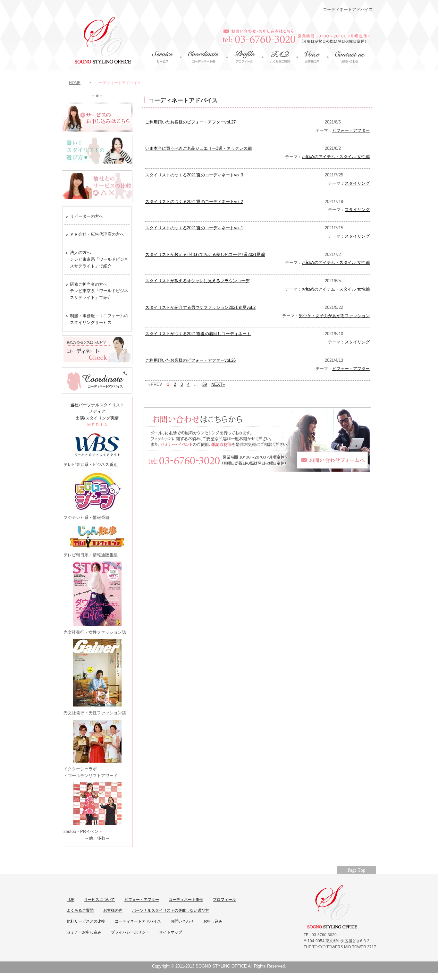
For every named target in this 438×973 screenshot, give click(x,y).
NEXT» (218, 384)
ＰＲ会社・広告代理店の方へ (97, 234)
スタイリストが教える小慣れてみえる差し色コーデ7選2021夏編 (205, 254)
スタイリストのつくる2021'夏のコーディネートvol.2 (194, 201)
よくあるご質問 (80, 910)
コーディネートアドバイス (138, 921)
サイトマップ (170, 932)
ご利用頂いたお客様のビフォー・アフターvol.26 (190, 360)
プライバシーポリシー (130, 932)
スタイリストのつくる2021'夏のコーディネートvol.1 (194, 227)
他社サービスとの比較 (86, 921)
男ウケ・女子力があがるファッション (334, 315)
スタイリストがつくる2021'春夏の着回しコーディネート (198, 333)
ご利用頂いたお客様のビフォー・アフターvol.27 (190, 122)
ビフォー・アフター (351, 130)
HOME (74, 82)
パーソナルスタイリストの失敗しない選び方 (170, 910)
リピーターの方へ (86, 216)
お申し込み (213, 921)
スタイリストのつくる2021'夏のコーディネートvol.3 (194, 175)
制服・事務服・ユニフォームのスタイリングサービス (99, 319)
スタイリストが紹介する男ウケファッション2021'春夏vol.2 (200, 307)
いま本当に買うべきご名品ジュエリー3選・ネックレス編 (198, 148)
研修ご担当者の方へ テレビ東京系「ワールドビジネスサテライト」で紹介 (99, 291)
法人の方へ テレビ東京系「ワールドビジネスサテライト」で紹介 (99, 259)
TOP (70, 899)
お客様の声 (112, 910)
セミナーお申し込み (84, 932)
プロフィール (224, 899)
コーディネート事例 (186, 899)
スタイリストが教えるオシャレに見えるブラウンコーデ (197, 280)
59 (204, 384)
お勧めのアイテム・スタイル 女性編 (336, 156)
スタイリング (357, 183)
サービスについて (99, 899)
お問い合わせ (182, 921)
